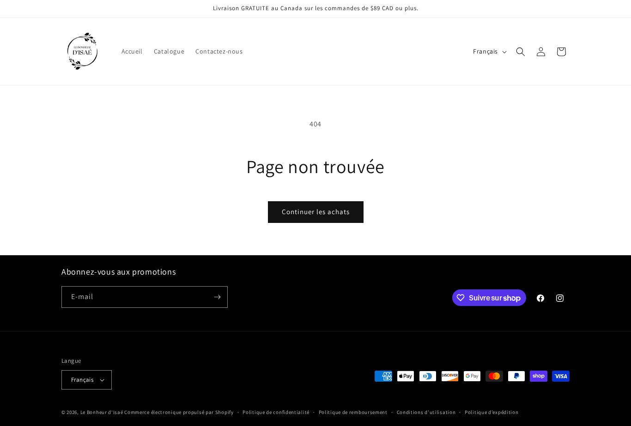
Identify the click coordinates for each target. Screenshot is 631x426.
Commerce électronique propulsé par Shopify (178, 412)
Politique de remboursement (353, 412)
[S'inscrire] (217, 297)
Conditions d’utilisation (426, 412)
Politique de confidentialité (276, 412)
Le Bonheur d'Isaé (101, 412)
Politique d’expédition (491, 412)
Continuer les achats (316, 211)
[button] (520, 52)
